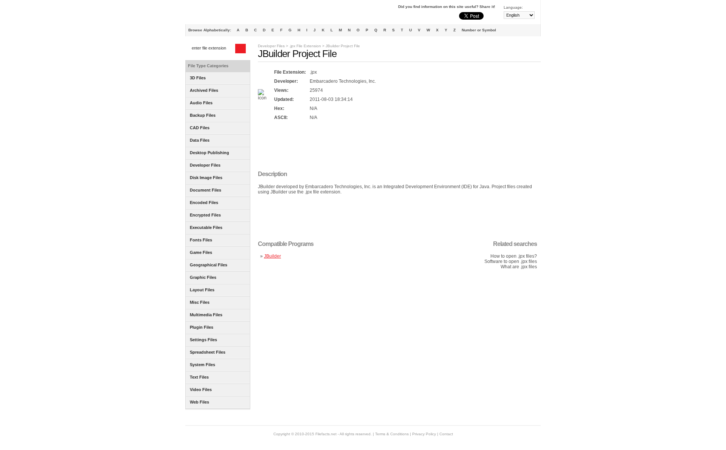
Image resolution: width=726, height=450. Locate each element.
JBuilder (272, 256)
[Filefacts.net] (223, 13)
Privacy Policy (424, 434)
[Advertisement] (395, 146)
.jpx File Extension (305, 46)
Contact (446, 434)
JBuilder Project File (343, 46)
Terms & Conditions (392, 434)
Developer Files (271, 46)
